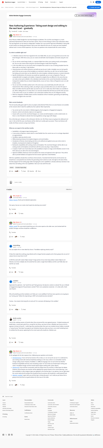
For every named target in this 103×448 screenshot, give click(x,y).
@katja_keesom (13, 200)
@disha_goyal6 (13, 226)
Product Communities (9, 7)
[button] (94, 7)
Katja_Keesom (16, 34)
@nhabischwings (16, 358)
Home (2, 7)
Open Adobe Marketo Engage (85, 15)
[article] (38, 205)
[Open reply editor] (39, 182)
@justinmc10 (15, 367)
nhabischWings (16, 245)
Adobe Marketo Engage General (32, 7)
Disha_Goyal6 (16, 195)
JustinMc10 (15, 280)
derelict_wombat (17, 318)
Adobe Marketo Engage (19, 7)
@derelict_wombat (17, 375)
